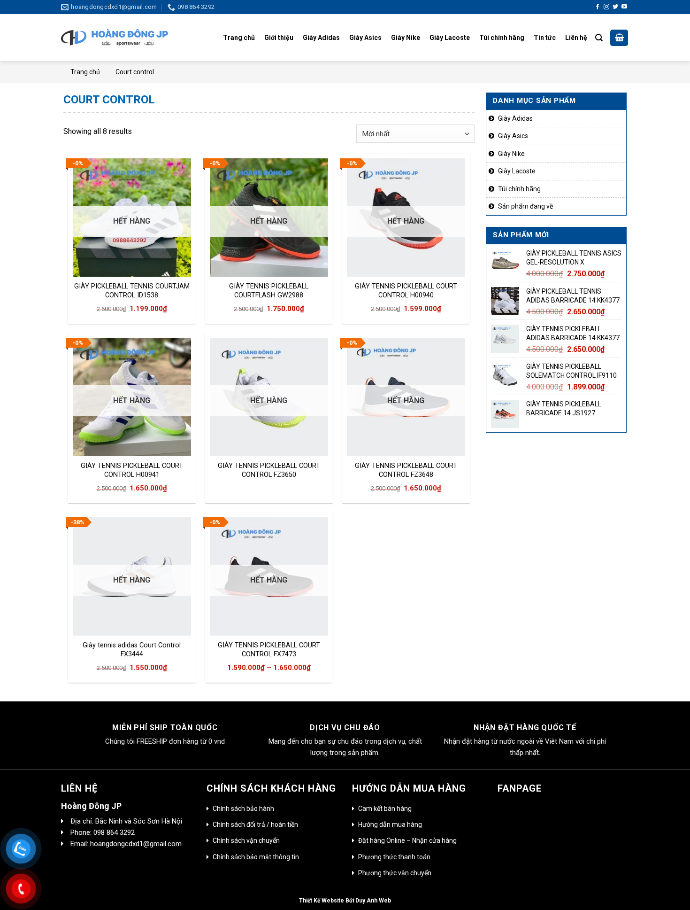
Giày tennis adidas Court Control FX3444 (132, 649)
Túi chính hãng (501, 37)
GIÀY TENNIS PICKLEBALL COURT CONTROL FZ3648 (406, 470)
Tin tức (545, 37)
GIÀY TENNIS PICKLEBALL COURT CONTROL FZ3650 (269, 470)
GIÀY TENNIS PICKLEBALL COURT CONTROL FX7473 (269, 649)
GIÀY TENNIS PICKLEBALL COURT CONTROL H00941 (132, 470)
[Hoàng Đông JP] (114, 38)
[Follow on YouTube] (624, 7)
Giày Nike (405, 37)
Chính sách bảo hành (243, 808)
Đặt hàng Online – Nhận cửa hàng (407, 840)
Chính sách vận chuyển (246, 840)
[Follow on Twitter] (615, 7)
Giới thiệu (278, 37)
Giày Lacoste (449, 37)
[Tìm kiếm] (599, 38)
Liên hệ (576, 37)
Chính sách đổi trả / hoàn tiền (255, 824)
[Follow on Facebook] (597, 7)
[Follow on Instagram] (606, 7)
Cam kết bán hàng (385, 808)
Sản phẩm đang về (525, 206)
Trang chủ (239, 37)
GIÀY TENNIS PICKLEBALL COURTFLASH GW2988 (268, 290)
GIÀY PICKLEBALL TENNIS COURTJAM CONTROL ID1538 (132, 290)
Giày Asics (365, 37)
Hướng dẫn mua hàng (390, 824)
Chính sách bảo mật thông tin (256, 857)
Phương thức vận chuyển (394, 873)
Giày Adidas (321, 37)
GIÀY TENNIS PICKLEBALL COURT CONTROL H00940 (406, 290)
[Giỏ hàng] (619, 38)
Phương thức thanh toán (394, 857)
